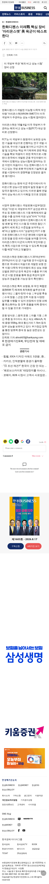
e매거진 (36, 2)
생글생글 (36, 849)
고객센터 (21, 804)
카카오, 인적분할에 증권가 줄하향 (22, 361)
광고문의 (28, 795)
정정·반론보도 (8, 804)
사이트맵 (32, 804)
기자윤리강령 (26, 800)
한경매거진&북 (8, 2)
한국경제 (6, 844)
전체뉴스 (6, 14)
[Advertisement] (24, 598)
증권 (30, 14)
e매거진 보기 (33, 546)
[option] (24, 654)
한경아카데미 (7, 849)
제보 (29, 2)
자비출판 (22, 2)
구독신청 (16, 546)
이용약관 (39, 795)
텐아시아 (21, 849)
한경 (8, 785)
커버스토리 (19, 14)
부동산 (39, 14)
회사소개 (6, 795)
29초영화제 (22, 853)
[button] (44, 2)
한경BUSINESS (12, 22)
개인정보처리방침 (9, 800)
